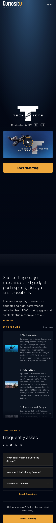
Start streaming (28, 168)
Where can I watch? (17, 483)
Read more (8, 320)
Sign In (49, 4)
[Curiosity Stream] (12, 4)
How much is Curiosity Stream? (23, 472)
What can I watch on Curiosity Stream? (22, 459)
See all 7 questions (28, 493)
